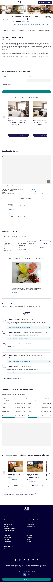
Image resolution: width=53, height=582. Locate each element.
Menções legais (41, 566)
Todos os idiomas (7, 541)
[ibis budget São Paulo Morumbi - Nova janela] (35, 466)
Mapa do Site (6, 539)
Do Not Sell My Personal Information (27, 568)
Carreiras (6, 526)
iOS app (28, 539)
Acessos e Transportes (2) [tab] (26, 198)
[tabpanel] (26, 120)
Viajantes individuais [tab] (44, 399)
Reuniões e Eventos (30, 524)
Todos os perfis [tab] (7, 399)
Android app (28, 541)
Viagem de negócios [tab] (18, 399)
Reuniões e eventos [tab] (39, 258)
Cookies (34, 566)
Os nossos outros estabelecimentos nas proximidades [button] (25, 455)
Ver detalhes (14, 292)
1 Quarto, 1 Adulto (7, 84)
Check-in (5, 77)
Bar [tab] (10, 258)
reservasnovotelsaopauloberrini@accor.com (38, 193)
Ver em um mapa (13, 479)
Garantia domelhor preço (48, 17)
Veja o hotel (15, 485)
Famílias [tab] (28, 399)
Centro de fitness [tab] (28, 258)
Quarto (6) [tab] (15, 97)
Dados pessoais (27, 566)
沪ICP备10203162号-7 (30, 571)
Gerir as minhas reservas (9, 548)
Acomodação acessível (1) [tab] (34, 97)
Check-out (30, 77)
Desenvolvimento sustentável (10, 528)
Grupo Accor (6, 522)
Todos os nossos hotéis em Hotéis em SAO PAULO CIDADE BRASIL (19, 494)
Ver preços (26, 579)
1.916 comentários (25, 21)
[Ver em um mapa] (26, 169)
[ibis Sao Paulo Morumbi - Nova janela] (15, 466)
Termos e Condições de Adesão (15, 566)
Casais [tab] (35, 399)
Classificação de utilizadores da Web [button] (18, 389)
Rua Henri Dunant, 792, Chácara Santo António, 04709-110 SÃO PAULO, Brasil (30, 24)
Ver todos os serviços (45, 242)
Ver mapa (15, 25)
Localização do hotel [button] (11, 151)
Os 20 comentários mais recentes (11, 378)
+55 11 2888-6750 (32, 189)
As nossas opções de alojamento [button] (16, 71)
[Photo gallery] (26, 9)
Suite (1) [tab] (23, 97)
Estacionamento (44, 247)
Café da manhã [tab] (17, 258)
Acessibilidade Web (8, 537)
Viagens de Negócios (30, 522)
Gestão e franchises (8, 524)
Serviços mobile (29, 537)
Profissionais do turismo (31, 526)
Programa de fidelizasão (9, 530)
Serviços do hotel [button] (9, 231)
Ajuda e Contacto (7, 550)
